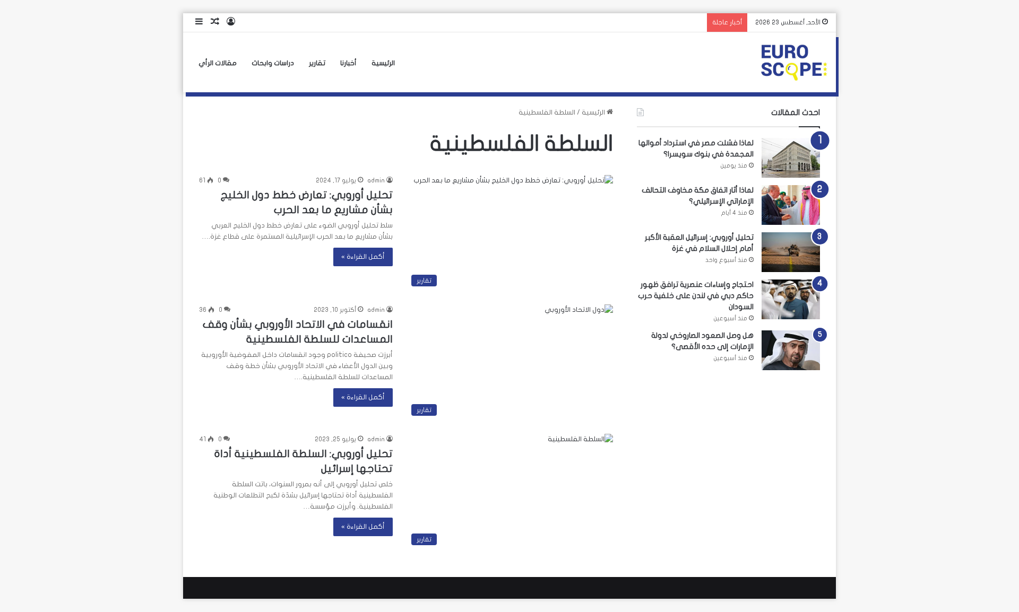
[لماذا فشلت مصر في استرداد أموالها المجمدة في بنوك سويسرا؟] (791, 158)
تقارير (317, 63)
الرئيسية (383, 63)
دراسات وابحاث (273, 63)
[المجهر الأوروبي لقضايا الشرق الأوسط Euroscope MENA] (794, 62)
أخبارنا (348, 63)
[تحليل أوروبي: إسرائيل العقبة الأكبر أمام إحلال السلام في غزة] (791, 252)
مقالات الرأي (217, 63)
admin (376, 180)
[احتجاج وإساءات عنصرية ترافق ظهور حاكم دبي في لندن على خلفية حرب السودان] (791, 299)
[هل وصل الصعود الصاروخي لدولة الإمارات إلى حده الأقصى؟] (791, 350)
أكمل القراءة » (363, 256)
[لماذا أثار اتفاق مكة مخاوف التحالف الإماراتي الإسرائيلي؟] (791, 205)
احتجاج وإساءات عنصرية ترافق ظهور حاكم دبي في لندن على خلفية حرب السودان (696, 296)
